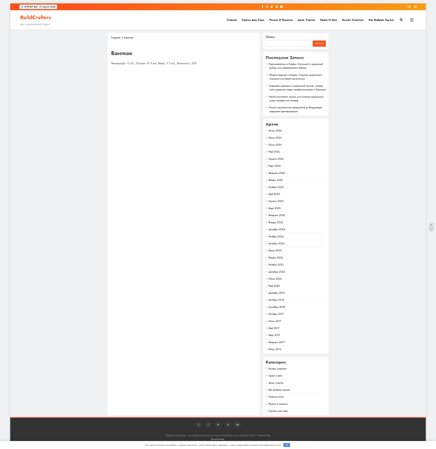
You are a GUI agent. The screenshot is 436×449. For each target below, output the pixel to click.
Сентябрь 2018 (276, 307)
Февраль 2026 (276, 173)
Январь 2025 (275, 222)
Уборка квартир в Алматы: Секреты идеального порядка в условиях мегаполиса (295, 77)
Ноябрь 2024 (276, 236)
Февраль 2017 (276, 342)
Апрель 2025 (276, 201)
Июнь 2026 (275, 145)
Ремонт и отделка (281, 20)
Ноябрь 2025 (276, 187)
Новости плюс (276, 397)
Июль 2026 (275, 138)
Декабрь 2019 (276, 293)
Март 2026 (274, 166)
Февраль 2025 (276, 215)
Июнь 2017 (274, 321)
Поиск (270, 37)
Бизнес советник (353, 20)
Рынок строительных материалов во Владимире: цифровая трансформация (296, 109)
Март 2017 (274, 335)
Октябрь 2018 (276, 300)
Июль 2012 (274, 349)
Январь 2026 (275, 180)
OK (286, 445)
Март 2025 (274, 208)
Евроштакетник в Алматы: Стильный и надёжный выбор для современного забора (296, 66)
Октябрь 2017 (276, 314)
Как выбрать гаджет (381, 20)
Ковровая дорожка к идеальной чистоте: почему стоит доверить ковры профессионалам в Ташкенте (297, 87)
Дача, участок (306, 20)
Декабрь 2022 (276, 272)
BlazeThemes (217, 439)
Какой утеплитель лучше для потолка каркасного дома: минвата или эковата (296, 98)
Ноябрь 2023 (276, 264)
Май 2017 (273, 328)
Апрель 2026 (276, 159)
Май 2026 (274, 152)
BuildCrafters (35, 17)
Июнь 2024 (275, 250)
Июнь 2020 (275, 279)
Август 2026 (275, 130)
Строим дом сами (253, 20)
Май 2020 (274, 286)
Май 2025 (274, 194)
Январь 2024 (275, 257)
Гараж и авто (328, 20)
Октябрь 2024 (276, 243)
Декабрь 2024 (276, 229)
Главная (232, 20)
